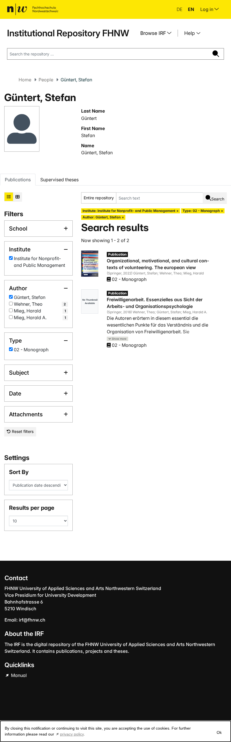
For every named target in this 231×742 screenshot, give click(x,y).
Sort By (19, 472)
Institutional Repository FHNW (68, 33)
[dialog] (115, 731)
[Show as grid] (17, 196)
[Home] (32, 9)
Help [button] (190, 33)
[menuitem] (158, 33)
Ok (219, 732)
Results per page (31, 507)
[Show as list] (8, 196)
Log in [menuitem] (207, 9)
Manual (18, 675)
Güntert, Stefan (97, 152)
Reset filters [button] (22, 431)
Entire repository (99, 197)
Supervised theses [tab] (59, 179)
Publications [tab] (18, 179)
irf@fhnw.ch (32, 620)
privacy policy (72, 734)
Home (25, 79)
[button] (117, 339)
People (46, 79)
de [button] (180, 9)
